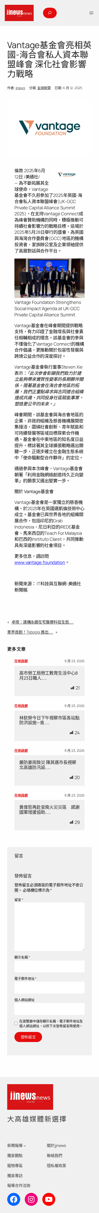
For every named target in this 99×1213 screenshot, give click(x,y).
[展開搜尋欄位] (49, 13)
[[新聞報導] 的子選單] (25, 1146)
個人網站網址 (24, 999)
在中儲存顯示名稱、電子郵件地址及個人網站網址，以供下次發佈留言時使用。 (51, 1023)
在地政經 (21, 661)
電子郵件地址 (25, 978)
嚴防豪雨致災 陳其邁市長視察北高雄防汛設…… (47, 765)
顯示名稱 (22, 957)
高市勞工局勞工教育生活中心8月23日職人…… (48, 675)
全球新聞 (44, 87)
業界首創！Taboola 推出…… (30, 632)
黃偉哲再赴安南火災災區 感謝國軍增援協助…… (49, 809)
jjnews (20, 87)
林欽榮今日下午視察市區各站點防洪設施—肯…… (49, 720)
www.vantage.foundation (39, 562)
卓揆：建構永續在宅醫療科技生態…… (43, 622)
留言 (18, 899)
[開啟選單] (91, 13)
